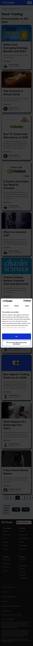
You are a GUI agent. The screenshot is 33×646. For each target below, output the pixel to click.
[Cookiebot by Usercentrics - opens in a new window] (23, 301)
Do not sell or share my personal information (16, 343)
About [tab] (27, 306)
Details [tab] (16, 306)
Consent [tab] (6, 306)
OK (16, 336)
